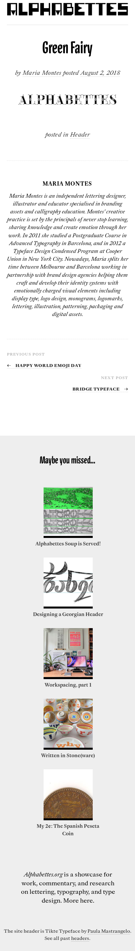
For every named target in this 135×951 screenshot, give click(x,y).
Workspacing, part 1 (68, 684)
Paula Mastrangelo (108, 930)
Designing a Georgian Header (68, 614)
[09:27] (68, 536)
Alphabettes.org (43, 874)
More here (78, 900)
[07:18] (68, 818)
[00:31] (68, 606)
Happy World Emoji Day (44, 364)
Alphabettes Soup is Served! (68, 543)
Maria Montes (42, 72)
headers (80, 938)
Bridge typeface (100, 388)
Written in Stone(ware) (68, 755)
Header (80, 134)
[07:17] (68, 747)
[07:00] (68, 677)
